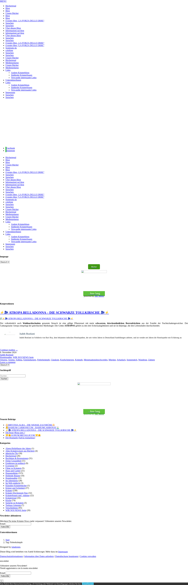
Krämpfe (79, 360)
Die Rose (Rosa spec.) (15, 432)
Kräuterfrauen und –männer (18, 495)
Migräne (112, 360)
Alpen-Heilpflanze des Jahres (18, 448)
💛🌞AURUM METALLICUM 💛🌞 (23, 435)
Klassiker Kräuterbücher (16, 485)
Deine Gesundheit (13, 461)
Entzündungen (29, 360)
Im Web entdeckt (13, 483)
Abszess (3, 360)
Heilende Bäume (13, 475)
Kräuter (9, 490)
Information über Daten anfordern (39, 556)
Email (2, 524)
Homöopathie (6, 357)
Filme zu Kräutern (13, 468)
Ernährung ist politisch (15, 463)
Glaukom (55, 360)
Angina (11, 360)
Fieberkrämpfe (43, 360)
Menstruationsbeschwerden (95, 360)
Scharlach (121, 360)
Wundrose (142, 360)
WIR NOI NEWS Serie (23, 357)
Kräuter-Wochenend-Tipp (17, 493)
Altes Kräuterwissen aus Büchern (20, 451)
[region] (94, 123)
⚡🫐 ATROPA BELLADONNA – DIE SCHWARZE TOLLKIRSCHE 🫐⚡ (54, 312)
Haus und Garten (13, 471)
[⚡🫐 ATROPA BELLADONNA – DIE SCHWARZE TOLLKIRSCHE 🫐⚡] (36, 318)
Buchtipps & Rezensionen (17, 458)
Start (7, 540)
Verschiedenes (12, 508)
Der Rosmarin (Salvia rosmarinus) (20, 438)
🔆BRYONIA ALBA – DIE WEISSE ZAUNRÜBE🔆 (30, 425)
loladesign (16, 547)
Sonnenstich (132, 360)
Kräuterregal (11, 498)
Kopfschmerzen (67, 360)
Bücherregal (11, 456)
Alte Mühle (99, 296)
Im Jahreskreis (12, 480)
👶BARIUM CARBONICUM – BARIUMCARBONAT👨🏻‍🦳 (32, 427)
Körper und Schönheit (15, 488)
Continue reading (9, 350)
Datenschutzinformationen (11, 556)
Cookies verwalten (88, 556)
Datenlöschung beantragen (66, 556)
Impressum (63, 551)
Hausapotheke (12, 473)
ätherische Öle (12, 453)
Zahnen (151, 360)
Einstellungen (88, 584)
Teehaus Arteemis (13, 505)
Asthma (19, 360)
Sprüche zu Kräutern (15, 503)
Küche (8, 500)
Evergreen (10, 466)
